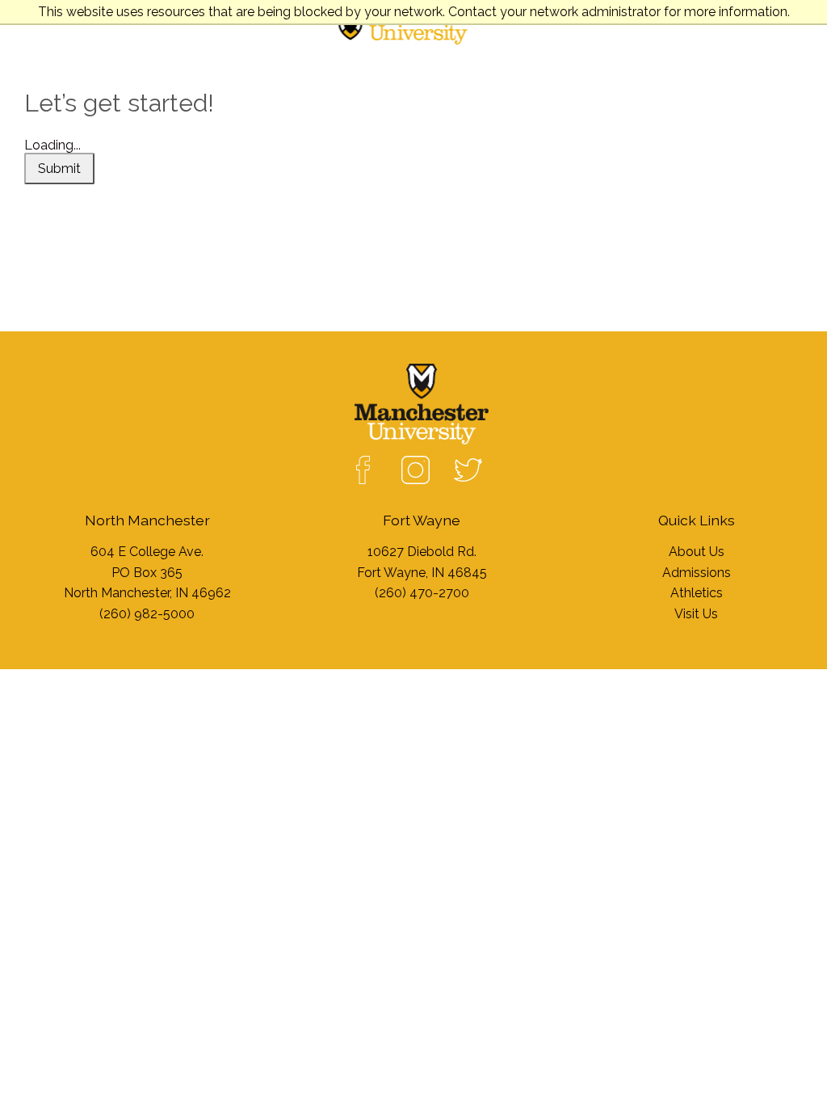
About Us (696, 551)
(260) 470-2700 (422, 592)
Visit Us (696, 614)
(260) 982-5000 (147, 614)
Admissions (696, 572)
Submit (59, 168)
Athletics (696, 592)
